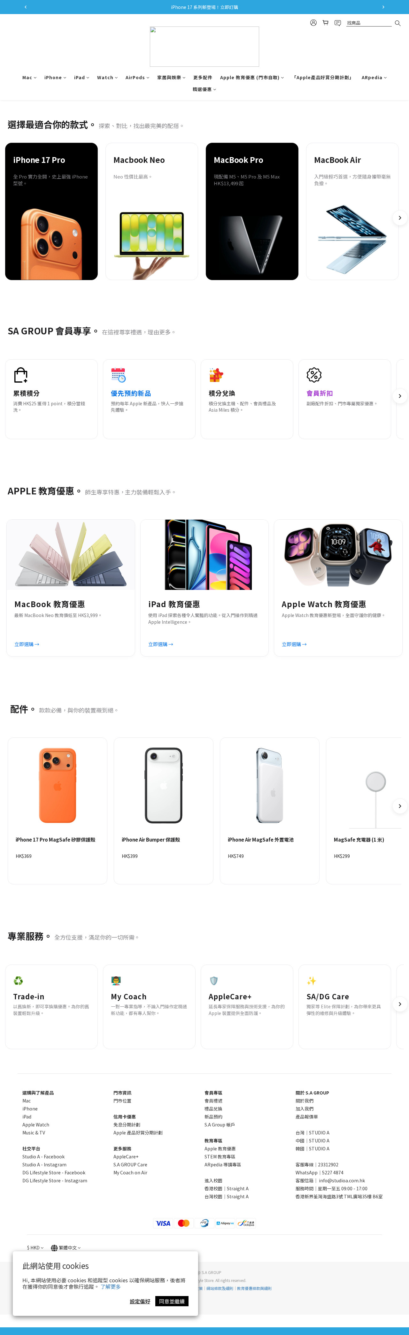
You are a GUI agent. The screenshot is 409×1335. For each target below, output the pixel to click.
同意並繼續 (172, 1301)
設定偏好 (140, 1301)
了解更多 (110, 1286)
